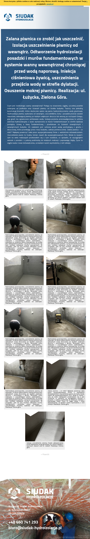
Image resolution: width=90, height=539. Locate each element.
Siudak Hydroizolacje (66, 537)
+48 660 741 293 (23, 522)
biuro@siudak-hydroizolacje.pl (35, 528)
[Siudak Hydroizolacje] (31, 498)
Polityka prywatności (83, 536)
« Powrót (45, 154)
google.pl (50, 4)
